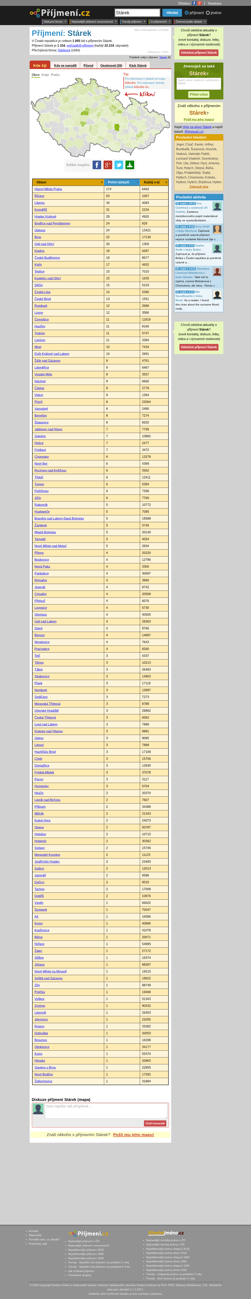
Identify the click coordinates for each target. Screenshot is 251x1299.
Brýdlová (205, 182)
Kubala (210, 177)
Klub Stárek (138, 65)
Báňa (209, 168)
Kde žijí (39, 66)
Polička (40, 992)
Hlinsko (40, 1060)
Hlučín (39, 793)
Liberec (40, 203)
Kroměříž (41, 209)
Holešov (40, 834)
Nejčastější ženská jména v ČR (165, 1244)
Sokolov (40, 436)
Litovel (39, 745)
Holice (39, 443)
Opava (39, 827)
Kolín (38, 264)
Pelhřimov (42, 491)
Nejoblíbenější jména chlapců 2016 (168, 1248)
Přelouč (40, 601)
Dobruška (41, 1033)
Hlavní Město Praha (48, 189)
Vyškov (40, 999)
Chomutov (42, 456)
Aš (36, 916)
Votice (39, 395)
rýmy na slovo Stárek (197, 127)
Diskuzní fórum (53, 21)
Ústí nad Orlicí (44, 244)
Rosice (39, 1026)
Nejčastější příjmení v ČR (83, 1241)
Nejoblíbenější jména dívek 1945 (166, 1270)
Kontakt (33, 1231)
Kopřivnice (42, 930)
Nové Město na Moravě (51, 971)
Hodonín (40, 841)
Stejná (199, 168)
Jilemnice (41, 1019)
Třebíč (39, 477)
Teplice (40, 271)
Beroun (40, 635)
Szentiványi (210, 158)
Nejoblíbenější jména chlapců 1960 (168, 1257)
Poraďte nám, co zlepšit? (44, 1239)
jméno (216, 13)
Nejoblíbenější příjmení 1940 (86, 1258)
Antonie (213, 163)
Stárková (64, 50)
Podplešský (192, 172)
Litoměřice (42, 367)
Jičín (38, 498)
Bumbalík (182, 149)
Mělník (39, 813)
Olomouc (41, 614)
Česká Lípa (42, 292)
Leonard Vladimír (188, 158)
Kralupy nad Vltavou (49, 731)
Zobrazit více (198, 186)
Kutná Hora (42, 820)
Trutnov (40, 333)
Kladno (40, 251)
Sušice (39, 868)
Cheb (38, 758)
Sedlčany (41, 697)
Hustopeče (42, 511)
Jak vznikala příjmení (81, 1271)
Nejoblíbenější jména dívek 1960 (166, 1261)
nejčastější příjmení (80, 45)
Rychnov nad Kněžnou (50, 470)
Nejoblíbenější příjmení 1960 (86, 1253)
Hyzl (204, 163)
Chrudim (40, 594)
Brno (38, 237)
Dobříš (39, 896)
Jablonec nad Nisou (48, 429)
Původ (88, 65)
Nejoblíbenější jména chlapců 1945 (168, 1265)
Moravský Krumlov (47, 854)
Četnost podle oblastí (189, 21)
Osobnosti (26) (111, 65)
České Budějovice (47, 257)
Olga (179, 172)
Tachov (40, 889)
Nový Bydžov (44, 1074)
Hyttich (192, 182)
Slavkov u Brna (45, 1067)
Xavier (198, 144)
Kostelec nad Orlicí (48, 278)
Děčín (39, 285)
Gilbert (194, 163)
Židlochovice (43, 1081)
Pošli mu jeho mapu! (133, 1134)
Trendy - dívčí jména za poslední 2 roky (170, 1278)
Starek (163, 57)
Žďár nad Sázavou (47, 360)
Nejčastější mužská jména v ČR (165, 1240)
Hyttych (181, 177)
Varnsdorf (41, 408)
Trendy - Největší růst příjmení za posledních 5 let (99, 1266)
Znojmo (40, 1005)
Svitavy (40, 848)
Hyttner (181, 182)
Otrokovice (42, 1047)
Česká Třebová (45, 717)
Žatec (38, 951)
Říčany (39, 196)
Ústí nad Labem (45, 621)
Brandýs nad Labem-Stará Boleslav (59, 518)
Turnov (39, 484)
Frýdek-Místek (44, 772)
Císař (189, 144)
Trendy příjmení (132, 21)
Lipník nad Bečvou (47, 800)
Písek (38, 683)
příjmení (197, 13)
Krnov (39, 923)
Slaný (39, 628)
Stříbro (39, 957)
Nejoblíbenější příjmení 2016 (86, 1249)
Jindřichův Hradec (47, 861)
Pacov (39, 779)
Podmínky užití (38, 1243)
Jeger (180, 144)
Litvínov (40, 340)
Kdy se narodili (65, 65)
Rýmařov (41, 580)
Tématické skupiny (79, 1275)
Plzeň (39, 402)
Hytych (189, 168)
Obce (36, 74)
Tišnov (39, 662)
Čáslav (39, 388)
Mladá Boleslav (45, 532)
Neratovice (42, 642)
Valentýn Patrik (198, 153)
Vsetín (39, 902)
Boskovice (42, 559)
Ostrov (39, 738)
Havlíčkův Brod (45, 752)
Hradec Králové (45, 216)
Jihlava (40, 964)
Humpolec (42, 786)
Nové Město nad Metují (50, 546)
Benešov (41, 415)
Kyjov (38, 1053)
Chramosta (195, 177)
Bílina (39, 937)
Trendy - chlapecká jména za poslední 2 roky (174, 1274)
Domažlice (42, 765)
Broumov (41, 1040)
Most (38, 347)
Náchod (40, 381)
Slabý (206, 172)
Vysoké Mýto (43, 374)
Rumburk (41, 305)
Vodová (181, 153)
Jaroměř (40, 875)
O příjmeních (159, 21)
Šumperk (41, 909)
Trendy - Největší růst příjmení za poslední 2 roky (98, 1262)
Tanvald (40, 539)
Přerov (39, 553)
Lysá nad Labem (46, 724)
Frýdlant (40, 450)
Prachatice (42, 649)
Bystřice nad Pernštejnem (52, 223)
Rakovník (41, 504)
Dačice (39, 882)
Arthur (209, 144)
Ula (185, 163)
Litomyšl (40, 1012)
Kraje (45, 74)
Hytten (217, 182)
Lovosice (41, 607)
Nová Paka (42, 566)
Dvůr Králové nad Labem (52, 353)
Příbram (40, 806)
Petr (179, 163)
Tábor (39, 669)
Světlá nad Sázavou (49, 978)
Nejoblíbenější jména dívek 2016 (166, 1252)
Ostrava (40, 230)
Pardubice (42, 573)
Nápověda (35, 1235)
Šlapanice (42, 422)
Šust (179, 168)
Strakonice (42, 676)
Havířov (40, 326)
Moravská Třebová (47, 703)
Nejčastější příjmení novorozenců (92, 21)
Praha (55, 74)
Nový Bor (41, 463)
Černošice (42, 319)
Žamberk (41, 525)
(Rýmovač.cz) (194, 131)
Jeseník (40, 587)
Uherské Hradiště (47, 710)
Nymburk (41, 690)
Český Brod (43, 299)
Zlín (37, 985)
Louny (39, 312)
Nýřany (40, 944)
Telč (37, 655)
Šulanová (197, 149)
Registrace (214, 3)
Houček (211, 149)
